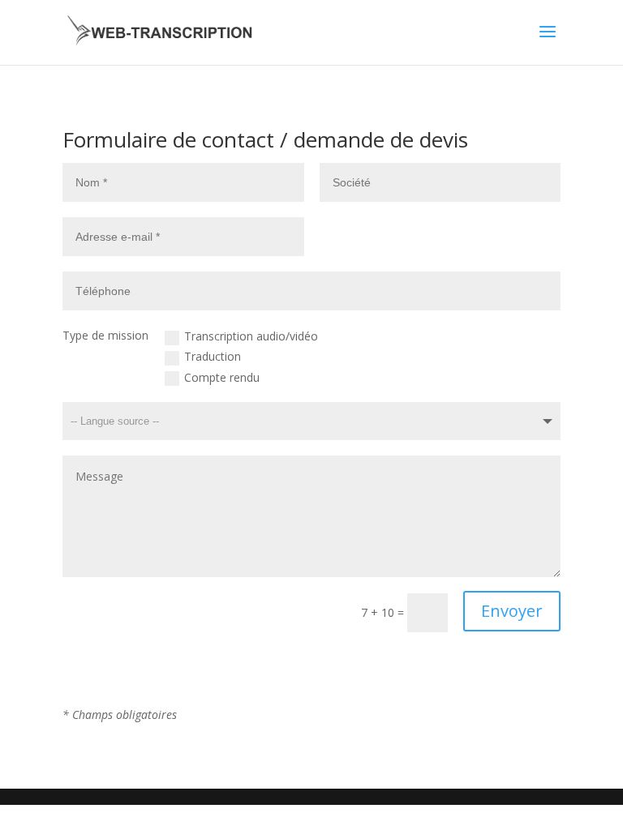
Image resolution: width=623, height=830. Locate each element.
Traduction (212, 356)
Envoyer (512, 611)
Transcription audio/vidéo (251, 336)
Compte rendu (222, 377)
